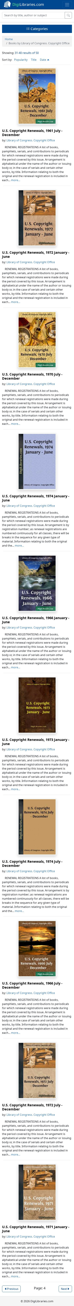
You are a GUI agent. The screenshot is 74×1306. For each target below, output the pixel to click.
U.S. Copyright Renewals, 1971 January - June (35, 1229)
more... (15, 180)
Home (9, 39)
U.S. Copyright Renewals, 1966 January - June (35, 620)
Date (43, 60)
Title (33, 60)
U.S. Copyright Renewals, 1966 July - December (32, 985)
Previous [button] (12, 1289)
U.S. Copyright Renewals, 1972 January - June (35, 254)
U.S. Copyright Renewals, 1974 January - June (35, 498)
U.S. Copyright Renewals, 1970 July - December (32, 376)
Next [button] (64, 1289)
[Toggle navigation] (67, 4)
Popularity (21, 60)
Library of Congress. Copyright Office (31, 140)
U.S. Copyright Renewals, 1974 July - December (32, 863)
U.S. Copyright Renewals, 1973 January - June (35, 741)
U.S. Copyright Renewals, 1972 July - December (32, 1107)
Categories (39, 28)
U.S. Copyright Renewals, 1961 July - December (32, 132)
